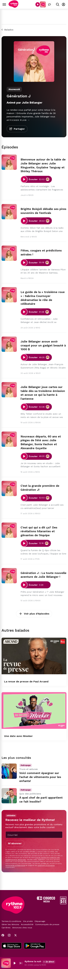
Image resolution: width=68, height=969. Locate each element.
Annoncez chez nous (22, 928)
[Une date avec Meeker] (34, 710)
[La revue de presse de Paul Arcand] (34, 656)
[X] (15, 935)
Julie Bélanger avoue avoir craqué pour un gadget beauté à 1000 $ (43, 345)
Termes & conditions (11, 921)
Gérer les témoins (10, 924)
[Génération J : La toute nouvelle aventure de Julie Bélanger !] (9, 575)
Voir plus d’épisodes (36, 613)
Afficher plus (17, 120)
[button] (14, 963)
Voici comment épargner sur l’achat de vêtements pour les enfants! (40, 777)
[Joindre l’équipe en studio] (49, 4)
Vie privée (28, 921)
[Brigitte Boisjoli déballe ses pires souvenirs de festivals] (9, 211)
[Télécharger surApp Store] (12, 946)
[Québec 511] (63, 903)
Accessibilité (27, 924)
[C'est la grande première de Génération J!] (9, 488)
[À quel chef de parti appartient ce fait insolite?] (9, 795)
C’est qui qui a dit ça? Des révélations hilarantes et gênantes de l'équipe (39, 531)
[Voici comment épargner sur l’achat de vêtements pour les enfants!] (9, 771)
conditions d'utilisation (46, 865)
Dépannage (40, 921)
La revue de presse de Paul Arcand (26, 681)
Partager (19, 128)
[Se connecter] (63, 4)
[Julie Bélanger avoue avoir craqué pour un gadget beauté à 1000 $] (9, 344)
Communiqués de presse (47, 924)
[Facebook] (3, 935)
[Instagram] (9, 935)
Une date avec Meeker (18, 736)
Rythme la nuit (33, 961)
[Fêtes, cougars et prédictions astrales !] (9, 253)
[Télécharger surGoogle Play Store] (34, 946)
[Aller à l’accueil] (13, 6)
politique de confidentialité (15, 865)
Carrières (6, 928)
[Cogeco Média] (46, 901)
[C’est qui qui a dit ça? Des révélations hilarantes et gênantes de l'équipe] (9, 530)
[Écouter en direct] (37, 4)
